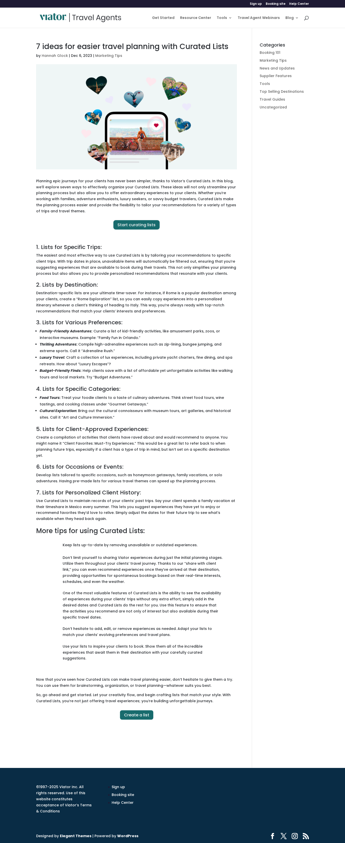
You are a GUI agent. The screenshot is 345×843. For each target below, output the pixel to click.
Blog (289, 18)
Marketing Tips (108, 55)
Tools (222, 18)
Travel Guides (272, 99)
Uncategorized (273, 107)
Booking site (275, 4)
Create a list (136, 715)
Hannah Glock (55, 55)
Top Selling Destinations (282, 91)
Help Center (299, 4)
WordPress (127, 835)
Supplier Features (276, 75)
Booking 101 (270, 52)
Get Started (163, 18)
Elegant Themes (75, 835)
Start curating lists (136, 225)
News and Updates (277, 68)
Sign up (256, 4)
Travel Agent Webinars (259, 18)
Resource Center (195, 18)
